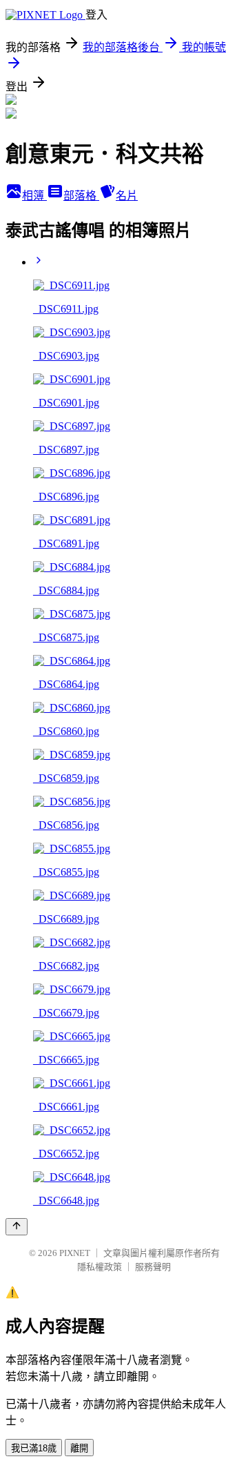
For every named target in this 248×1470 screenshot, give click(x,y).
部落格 (81, 196)
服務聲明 (153, 1267)
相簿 (34, 196)
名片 (127, 196)
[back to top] (17, 1226)
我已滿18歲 (33, 1448)
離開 (79, 1448)
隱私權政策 (99, 1267)
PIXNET (74, 1253)
